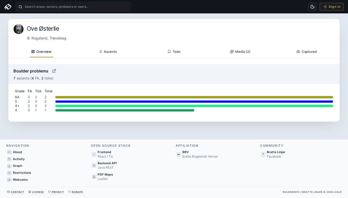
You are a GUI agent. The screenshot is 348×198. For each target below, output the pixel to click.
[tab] (41, 52)
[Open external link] (54, 71)
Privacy (58, 192)
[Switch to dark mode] (312, 7)
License (38, 192)
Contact (17, 192)
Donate (77, 192)
